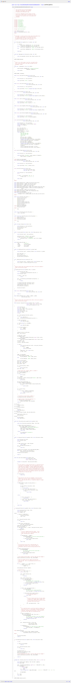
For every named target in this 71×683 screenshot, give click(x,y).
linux (18, 4)
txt (67, 681)
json (69, 681)
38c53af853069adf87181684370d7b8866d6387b (30, 4)
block (42, 4)
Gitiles (6, 681)
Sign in (69, 1)
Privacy (8, 681)
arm (16, 4)
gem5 (13, 4)
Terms (11, 681)
